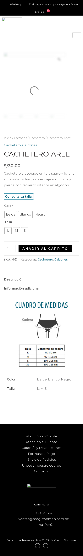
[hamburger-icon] (76, 35)
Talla (8, 222)
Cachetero (37, 138)
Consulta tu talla (18, 196)
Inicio (7, 138)
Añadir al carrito (45, 249)
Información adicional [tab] (21, 288)
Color (8, 206)
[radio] (11, 214)
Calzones (20, 138)
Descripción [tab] (14, 279)
